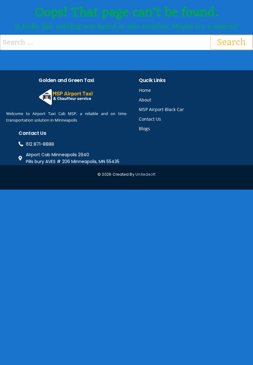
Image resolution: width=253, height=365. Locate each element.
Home (145, 90)
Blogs (144, 128)
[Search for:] (126, 42)
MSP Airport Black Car (161, 109)
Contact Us (150, 119)
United (141, 174)
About (145, 100)
